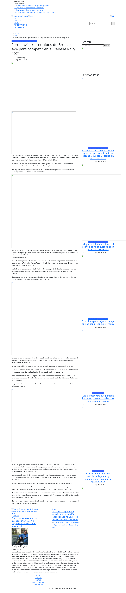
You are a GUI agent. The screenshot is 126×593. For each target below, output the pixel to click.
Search (106, 46)
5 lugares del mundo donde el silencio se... (29, 8)
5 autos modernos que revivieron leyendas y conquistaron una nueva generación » (98, 477)
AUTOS (16, 23)
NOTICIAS (17, 21)
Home (16, 33)
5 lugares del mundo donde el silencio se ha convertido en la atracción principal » (98, 247)
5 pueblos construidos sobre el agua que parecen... (32, 6)
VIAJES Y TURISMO (20, 25)
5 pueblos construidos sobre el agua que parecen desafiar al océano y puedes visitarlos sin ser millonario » (98, 154)
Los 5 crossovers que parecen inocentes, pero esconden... (34, 12)
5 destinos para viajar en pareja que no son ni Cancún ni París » (98, 322)
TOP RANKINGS (19, 27)
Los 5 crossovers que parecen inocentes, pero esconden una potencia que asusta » (98, 398)
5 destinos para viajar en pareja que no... (28, 10)
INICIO (16, 18)
